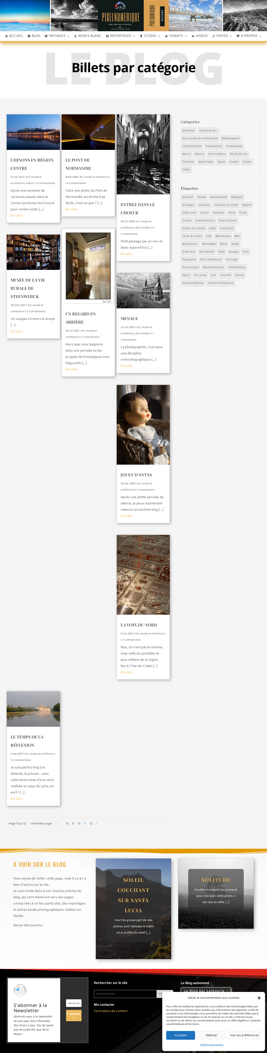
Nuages (234, 251)
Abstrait (187, 197)
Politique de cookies (211, 1045)
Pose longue (190, 267)
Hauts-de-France (193, 228)
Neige (235, 244)
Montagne (209, 244)
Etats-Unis (189, 212)
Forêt (243, 212)
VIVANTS (176, 36)
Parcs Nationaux (211, 259)
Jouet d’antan (136, 474)
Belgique (237, 197)
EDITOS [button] (222, 36)
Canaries (204, 205)
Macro (186, 154)
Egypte (246, 205)
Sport (221, 162)
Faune (205, 212)
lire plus (16, 216)
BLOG (36, 36)
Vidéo (186, 169)
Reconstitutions (213, 267)
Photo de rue (238, 154)
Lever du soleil (192, 236)
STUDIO (150, 36)
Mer (237, 236)
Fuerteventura (205, 220)
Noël (221, 251)
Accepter (180, 1035)
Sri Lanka (200, 275)
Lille (208, 236)
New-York (188, 251)
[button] (259, 998)
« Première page (41, 823)
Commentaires (192, 146)
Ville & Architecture (221, 283)
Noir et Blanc (143, 227)
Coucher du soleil (226, 205)
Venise (239, 275)
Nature (30, 183)
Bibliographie (230, 138)
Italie (212, 228)
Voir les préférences (244, 1035)
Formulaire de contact (110, 1011)
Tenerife (225, 275)
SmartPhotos (237, 267)
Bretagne (188, 205)
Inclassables (234, 146)
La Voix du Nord (139, 624)
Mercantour (190, 244)
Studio (233, 162)
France (186, 220)
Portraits (188, 162)
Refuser (211, 1035)
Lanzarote (227, 228)
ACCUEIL (16, 36)
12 (91, 823)
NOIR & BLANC (89, 36)
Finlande (218, 212)
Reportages (206, 162)
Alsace (201, 197)
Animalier (188, 130)
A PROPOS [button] (249, 36)
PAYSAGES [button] (57, 36)
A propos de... (208, 130)
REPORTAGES (120, 36)
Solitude (216, 879)
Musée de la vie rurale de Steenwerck (28, 288)
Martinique (223, 236)
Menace (129, 318)
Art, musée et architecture (95, 177)
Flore (231, 212)
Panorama (189, 259)
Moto (223, 244)
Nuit (246, 251)
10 (79, 823)
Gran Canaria (228, 220)
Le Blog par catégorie (204, 991)
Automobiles (218, 197)
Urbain (247, 162)
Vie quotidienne (193, 283)
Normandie (206, 251)
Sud (213, 275)
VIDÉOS (202, 36)
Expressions (214, 146)
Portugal (232, 259)
